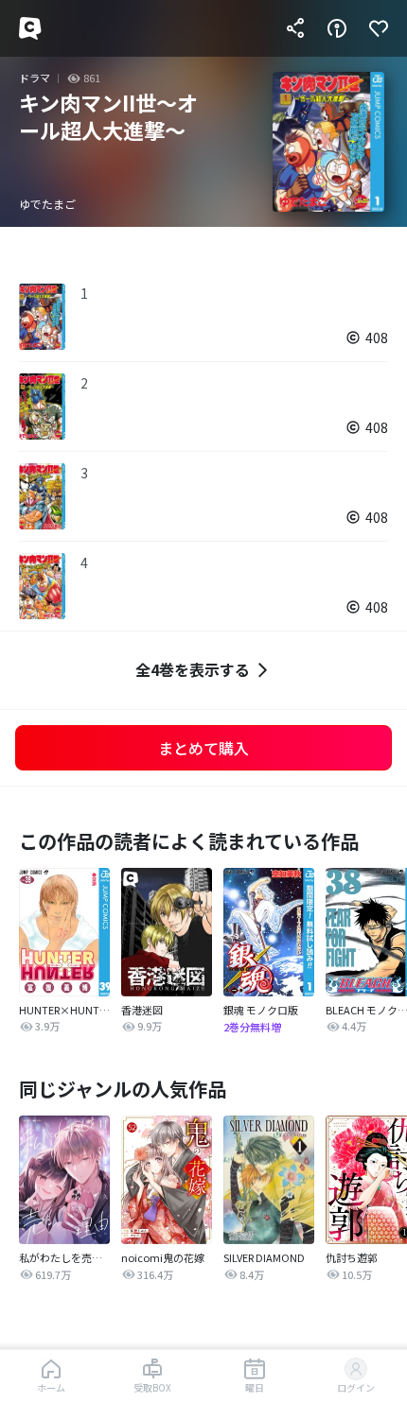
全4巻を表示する (192, 669)
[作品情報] (337, 28)
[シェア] (295, 28)
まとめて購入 (203, 747)
